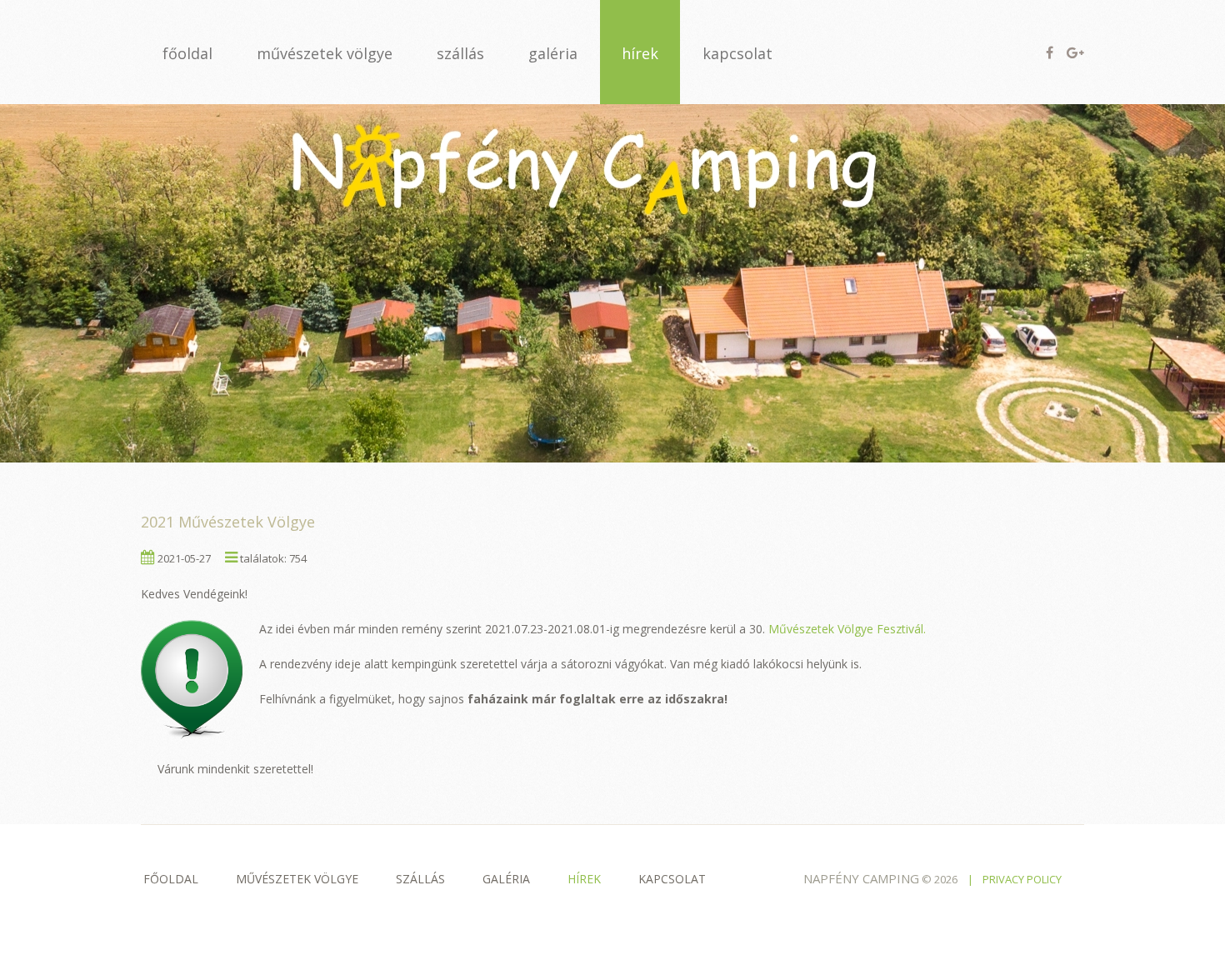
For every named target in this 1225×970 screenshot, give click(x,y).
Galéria (506, 879)
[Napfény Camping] (612, 283)
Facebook (1049, 52)
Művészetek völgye (297, 879)
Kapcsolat (672, 879)
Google (1075, 52)
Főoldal (170, 879)
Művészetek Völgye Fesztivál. (847, 629)
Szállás (420, 879)
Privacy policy (1022, 879)
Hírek (584, 879)
